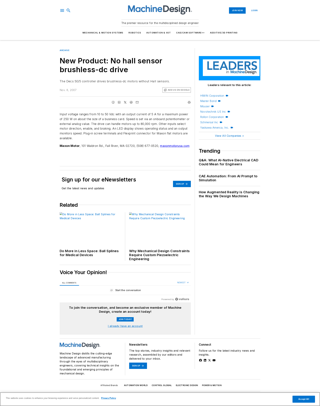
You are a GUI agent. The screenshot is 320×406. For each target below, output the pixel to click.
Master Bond (208, 101)
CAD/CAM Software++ (190, 32)
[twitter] (125, 102)
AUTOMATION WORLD (136, 385)
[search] (68, 10)
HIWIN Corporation (212, 95)
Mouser (205, 106)
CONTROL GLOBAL (162, 385)
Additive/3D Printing (224, 32)
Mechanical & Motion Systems (102, 32)
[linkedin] (119, 102)
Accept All (303, 399)
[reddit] (131, 102)
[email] (137, 102)
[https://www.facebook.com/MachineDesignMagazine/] (200, 360)
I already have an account (125, 326)
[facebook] (113, 102)
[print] (189, 102)
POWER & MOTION (212, 385)
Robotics (134, 32)
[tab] (69, 282)
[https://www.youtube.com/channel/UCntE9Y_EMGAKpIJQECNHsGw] (214, 360)
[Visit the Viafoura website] (182, 299)
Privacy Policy (108, 398)
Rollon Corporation (212, 117)
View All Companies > (229, 135)
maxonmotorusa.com (175, 146)
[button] (62, 10)
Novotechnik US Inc (213, 111)
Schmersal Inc (209, 122)
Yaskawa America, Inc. (214, 127)
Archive (64, 50)
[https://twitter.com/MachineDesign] (209, 360)
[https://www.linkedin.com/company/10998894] (205, 360)
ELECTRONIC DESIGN (187, 385)
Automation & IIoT (158, 32)
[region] (125, 291)
